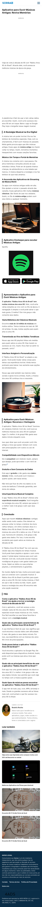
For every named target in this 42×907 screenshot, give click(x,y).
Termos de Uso (14, 882)
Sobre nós (5, 886)
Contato (5, 882)
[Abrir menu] (38, 3)
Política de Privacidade (29, 882)
